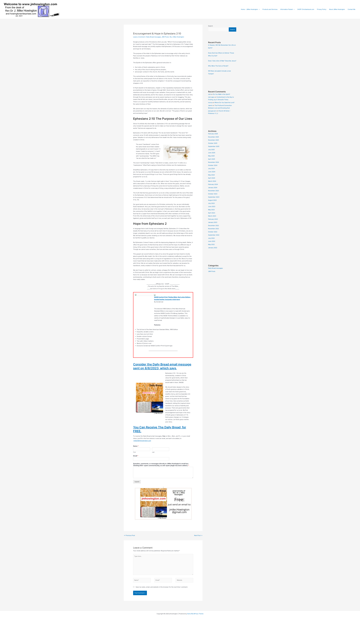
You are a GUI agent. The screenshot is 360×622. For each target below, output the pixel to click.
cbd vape (211, 97)
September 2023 (213, 197)
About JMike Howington (337, 9)
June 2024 (211, 172)
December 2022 (213, 225)
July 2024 (211, 168)
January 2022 (212, 248)
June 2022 (211, 241)
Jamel (210, 105)
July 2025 (211, 149)
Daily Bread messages (153, 37)
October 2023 (212, 194)
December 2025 (213, 137)
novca (210, 102)
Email (135, 456)
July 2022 (211, 238)
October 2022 (212, 232)
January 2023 (212, 222)
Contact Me (351, 9)
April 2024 (211, 178)
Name (136, 446)
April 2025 (211, 159)
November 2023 (213, 191)
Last (153, 452)
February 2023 (213, 219)
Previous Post (129, 535)
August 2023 (212, 200)
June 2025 (211, 153)
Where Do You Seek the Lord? (224, 102)
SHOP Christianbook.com (305, 9)
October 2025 (212, 143)
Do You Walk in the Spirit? (221, 94)
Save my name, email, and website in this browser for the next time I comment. (162, 587)
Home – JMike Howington (249, 9)
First (134, 452)
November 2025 (213, 140)
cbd (209, 94)
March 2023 (212, 216)
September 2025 (213, 146)
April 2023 (211, 213)
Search (210, 26)
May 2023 (211, 210)
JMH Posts (165, 37)
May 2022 (211, 244)
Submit (137, 482)
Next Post (198, 535)
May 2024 (211, 175)
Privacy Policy (321, 9)
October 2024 (212, 165)
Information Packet (286, 9)
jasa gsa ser (212, 111)
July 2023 (211, 203)
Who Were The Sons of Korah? (218, 66)
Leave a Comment (139, 37)
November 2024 (213, 162)
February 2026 (213, 134)
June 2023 (211, 206)
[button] (259, 9)
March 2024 (212, 181)
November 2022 (213, 228)
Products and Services (270, 9)
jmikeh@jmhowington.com (142, 441)
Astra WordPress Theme (195, 614)
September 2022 (213, 235)
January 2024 (212, 187)
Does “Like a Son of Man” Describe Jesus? (222, 61)
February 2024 (213, 184)
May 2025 (211, 156)
